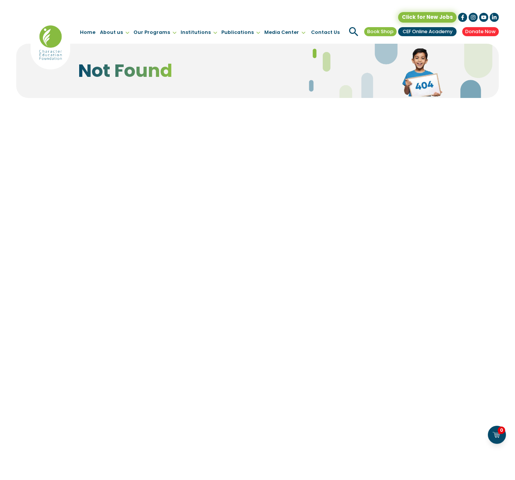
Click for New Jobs (427, 17)
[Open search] (354, 31)
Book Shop (380, 31)
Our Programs (151, 32)
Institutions (196, 32)
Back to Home (257, 209)
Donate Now (480, 31)
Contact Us (325, 32)
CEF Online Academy (427, 31)
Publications (237, 32)
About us (111, 32)
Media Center (281, 32)
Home (87, 32)
